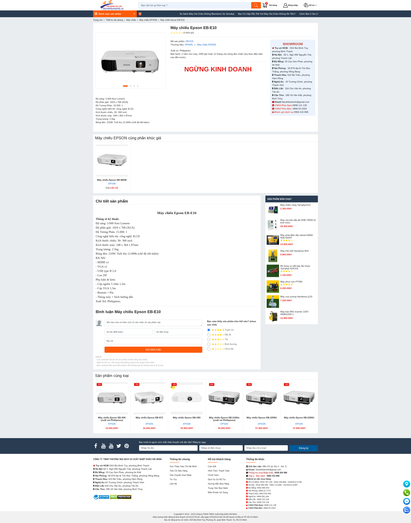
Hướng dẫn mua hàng (218, 484)
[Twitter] (118, 446)
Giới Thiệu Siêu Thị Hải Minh (183, 466)
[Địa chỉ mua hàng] (407, 484)
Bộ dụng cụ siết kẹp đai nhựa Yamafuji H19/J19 (295, 267)
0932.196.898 (280, 482)
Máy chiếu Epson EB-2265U (299, 417)
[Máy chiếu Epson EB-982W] (112, 160)
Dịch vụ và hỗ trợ (217, 479)
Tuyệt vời (229, 330)
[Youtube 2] (111, 446)
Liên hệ (173, 484)
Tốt (226, 339)
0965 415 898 (301, 112)
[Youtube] (103, 446)
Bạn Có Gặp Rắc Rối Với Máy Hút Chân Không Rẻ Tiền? (254, 14)
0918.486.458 (262, 485)
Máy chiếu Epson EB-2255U (262, 417)
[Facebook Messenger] (407, 501)
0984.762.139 (263, 499)
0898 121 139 (300, 105)
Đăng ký (303, 448)
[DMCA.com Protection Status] (120, 497)
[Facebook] (95, 446)
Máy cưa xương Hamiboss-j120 (296, 296)
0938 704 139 (263, 502)
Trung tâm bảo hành (218, 488)
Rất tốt (228, 334)
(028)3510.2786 (295, 482)
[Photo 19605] (131, 60)
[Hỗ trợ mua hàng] (407, 493)
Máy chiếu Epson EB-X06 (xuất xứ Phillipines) (112, 418)
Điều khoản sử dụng (218, 492)
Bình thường (231, 344)
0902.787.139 (266, 482)
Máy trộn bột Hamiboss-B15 (294, 251)
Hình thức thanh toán (218, 471)
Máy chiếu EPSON (206, 44)
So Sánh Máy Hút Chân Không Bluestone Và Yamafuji (194, 14)
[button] (311, 5)
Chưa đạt (229, 349)
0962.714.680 (276, 485)
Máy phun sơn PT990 (291, 281)
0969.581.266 (263, 496)
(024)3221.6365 (290, 485)
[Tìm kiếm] (256, 5)
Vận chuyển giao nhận (181, 475)
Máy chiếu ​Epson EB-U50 (187, 417)
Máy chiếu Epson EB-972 (149, 417)
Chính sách (213, 475)
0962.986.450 (263, 488)
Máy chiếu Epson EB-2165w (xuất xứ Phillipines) (224, 418)
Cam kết (212, 466)
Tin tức (173, 479)
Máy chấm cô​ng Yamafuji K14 (295, 205)
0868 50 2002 (300, 108)
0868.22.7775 (264, 491)
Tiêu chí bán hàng (178, 471)
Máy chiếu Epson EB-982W (112, 180)
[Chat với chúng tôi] (407, 510)
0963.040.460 (265, 494)
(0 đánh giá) (188, 33)
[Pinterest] (126, 446)
